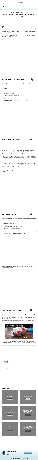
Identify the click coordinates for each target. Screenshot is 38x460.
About (1, 9)
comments (29, 20)
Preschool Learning (24, 12)
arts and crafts (9, 20)
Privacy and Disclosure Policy (24, 458)
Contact (4, 9)
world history (24, 20)
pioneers (15, 20)
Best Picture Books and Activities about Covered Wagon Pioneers (28, 427)
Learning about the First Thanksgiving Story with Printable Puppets (28, 411)
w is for (18, 20)
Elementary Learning (14, 12)
